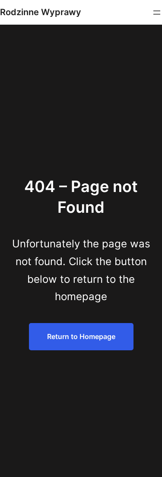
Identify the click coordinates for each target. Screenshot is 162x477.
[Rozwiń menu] (157, 12)
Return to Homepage (81, 336)
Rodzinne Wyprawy (40, 12)
